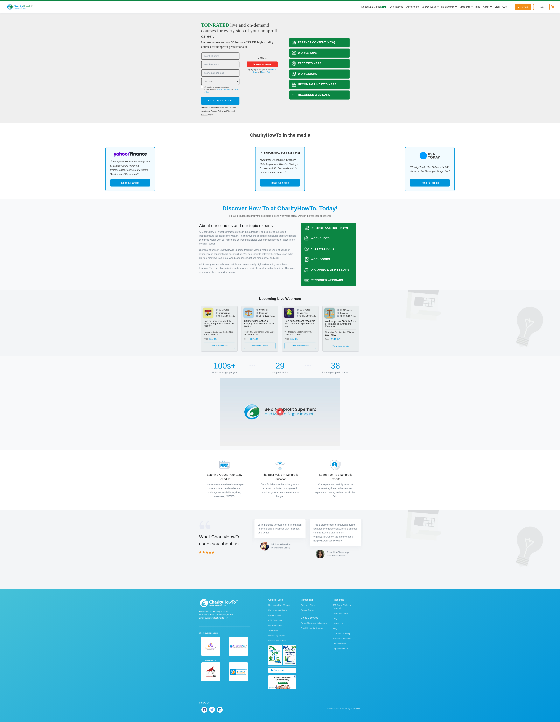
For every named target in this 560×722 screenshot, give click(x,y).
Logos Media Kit (340, 630)
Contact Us (338, 605)
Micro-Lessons (275, 607)
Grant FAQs (501, 7)
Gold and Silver (308, 587)
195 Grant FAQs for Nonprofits (342, 588)
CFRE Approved (275, 602)
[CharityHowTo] (20, 7)
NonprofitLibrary (340, 595)
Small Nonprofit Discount (312, 610)
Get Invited (523, 7)
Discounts (465, 7)
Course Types (428, 7)
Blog (477, 7)
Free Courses (274, 597)
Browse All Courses (277, 622)
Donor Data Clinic (373, 7)
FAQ (335, 610)
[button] (552, 7)
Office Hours (412, 7)
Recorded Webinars (277, 592)
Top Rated (273, 612)
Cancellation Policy (341, 615)
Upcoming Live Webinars (279, 587)
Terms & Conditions (223, 89)
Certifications (396, 7)
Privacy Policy (217, 111)
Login (541, 7)
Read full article (130, 182)
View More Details (219, 345)
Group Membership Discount (314, 605)
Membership (447, 7)
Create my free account (220, 100)
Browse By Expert (276, 617)
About (486, 7)
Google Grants (307, 592)
